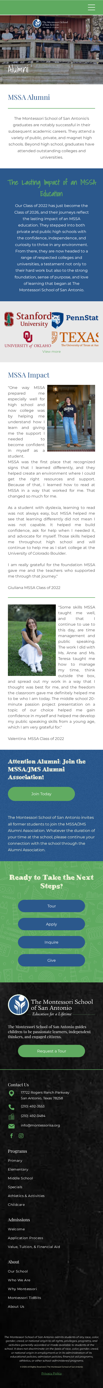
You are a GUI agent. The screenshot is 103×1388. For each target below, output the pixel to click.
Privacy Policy (51, 1373)
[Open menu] (91, 7)
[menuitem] (51, 1160)
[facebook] (11, 1136)
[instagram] (21, 1136)
